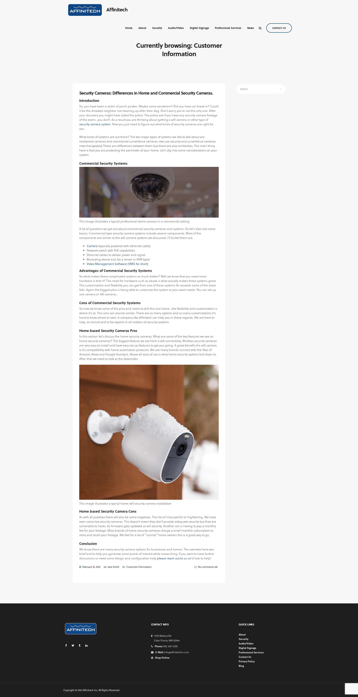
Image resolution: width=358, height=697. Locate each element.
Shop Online (162, 657)
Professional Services (228, 28)
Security (157, 28)
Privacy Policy (247, 661)
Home (129, 28)
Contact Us (279, 28)
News (250, 28)
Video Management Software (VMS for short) (117, 264)
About (142, 28)
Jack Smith (113, 567)
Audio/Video (176, 28)
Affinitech (117, 9)
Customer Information (139, 567)
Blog (241, 666)
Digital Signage (199, 28)
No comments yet (208, 567)
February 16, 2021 (91, 567)
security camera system (95, 124)
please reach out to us (172, 558)
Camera (92, 246)
